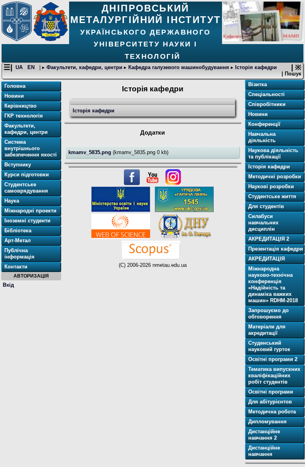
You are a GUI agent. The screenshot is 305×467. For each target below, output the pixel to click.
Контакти (15, 267)
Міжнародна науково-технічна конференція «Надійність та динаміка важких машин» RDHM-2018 (273, 284)
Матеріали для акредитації (267, 330)
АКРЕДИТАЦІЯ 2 (268, 239)
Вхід (8, 285)
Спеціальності (266, 94)
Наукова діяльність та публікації (273, 153)
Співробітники (267, 104)
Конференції (264, 124)
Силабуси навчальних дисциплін (263, 222)
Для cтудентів (266, 206)
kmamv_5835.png (90, 152)
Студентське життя (272, 196)
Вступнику (17, 165)
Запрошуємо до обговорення (268, 313)
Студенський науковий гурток (269, 346)
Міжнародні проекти (30, 211)
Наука (11, 201)
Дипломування (267, 422)
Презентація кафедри (275, 249)
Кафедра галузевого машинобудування (179, 67)
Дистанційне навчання (264, 451)
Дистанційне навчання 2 (264, 434)
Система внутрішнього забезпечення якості (30, 148)
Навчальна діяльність (262, 137)
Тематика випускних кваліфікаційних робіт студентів (274, 375)
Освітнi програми (270, 392)
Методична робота (272, 412)
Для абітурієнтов (270, 402)
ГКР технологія (23, 116)
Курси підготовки (26, 175)
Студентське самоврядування (26, 187)
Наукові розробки (271, 186)
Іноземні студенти (27, 221)
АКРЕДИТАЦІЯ (266, 259)
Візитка (257, 84)
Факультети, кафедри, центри (84, 67)
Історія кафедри (255, 67)
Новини (14, 96)
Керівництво (20, 106)
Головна (14, 86)
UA (19, 67)
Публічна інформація (19, 253)
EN (31, 67)
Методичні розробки (274, 176)
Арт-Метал (17, 240)
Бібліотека (17, 231)
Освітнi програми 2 (272, 359)
